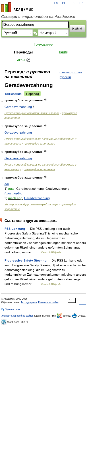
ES (72, 3)
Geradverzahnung (37, 198)
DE (64, 3)
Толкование (13, 94)
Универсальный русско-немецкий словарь (31, 204)
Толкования (43, 44)
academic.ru (17, 7)
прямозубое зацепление (39, 143)
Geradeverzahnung (18, 107)
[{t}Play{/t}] (45, 99)
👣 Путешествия (10, 309)
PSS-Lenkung (14, 228)
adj (6, 184)
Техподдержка (29, 302)
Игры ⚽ (24, 60)
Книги (63, 52)
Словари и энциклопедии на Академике (38, 16)
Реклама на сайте (48, 302)
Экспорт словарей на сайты (17, 315)
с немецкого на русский (71, 74)
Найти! (77, 28)
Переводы (23, 52)
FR (81, 3)
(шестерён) (13, 193)
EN (56, 3)
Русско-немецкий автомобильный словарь (31, 113)
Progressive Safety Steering (25, 260)
